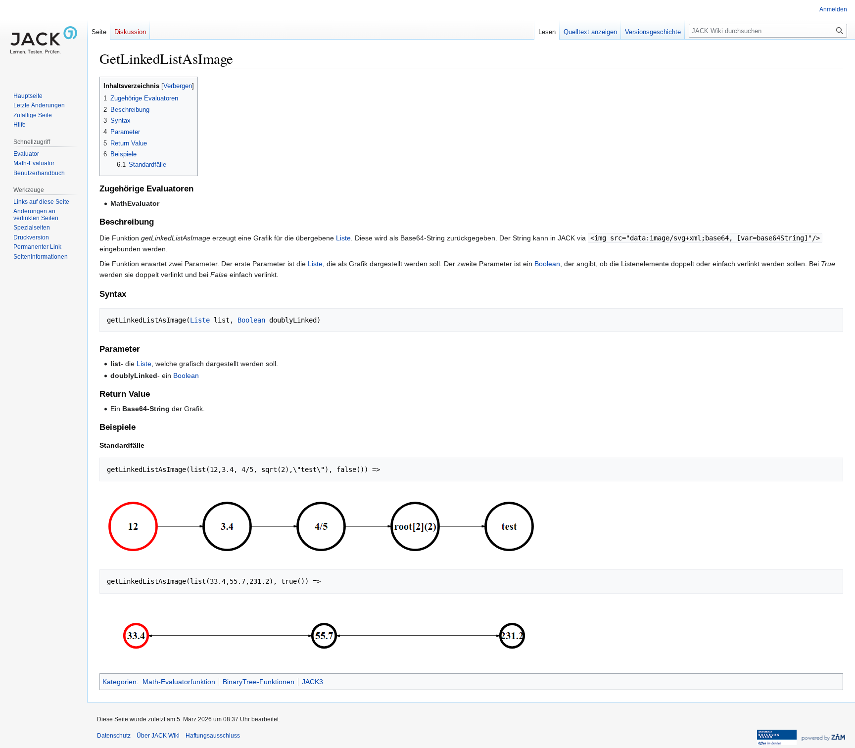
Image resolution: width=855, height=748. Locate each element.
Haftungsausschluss (213, 735)
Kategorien (119, 682)
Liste (343, 238)
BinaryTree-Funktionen (258, 682)
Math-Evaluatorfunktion (178, 682)
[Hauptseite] (43, 39)
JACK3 (312, 682)
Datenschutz (114, 735)
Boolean (547, 264)
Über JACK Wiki (158, 735)
